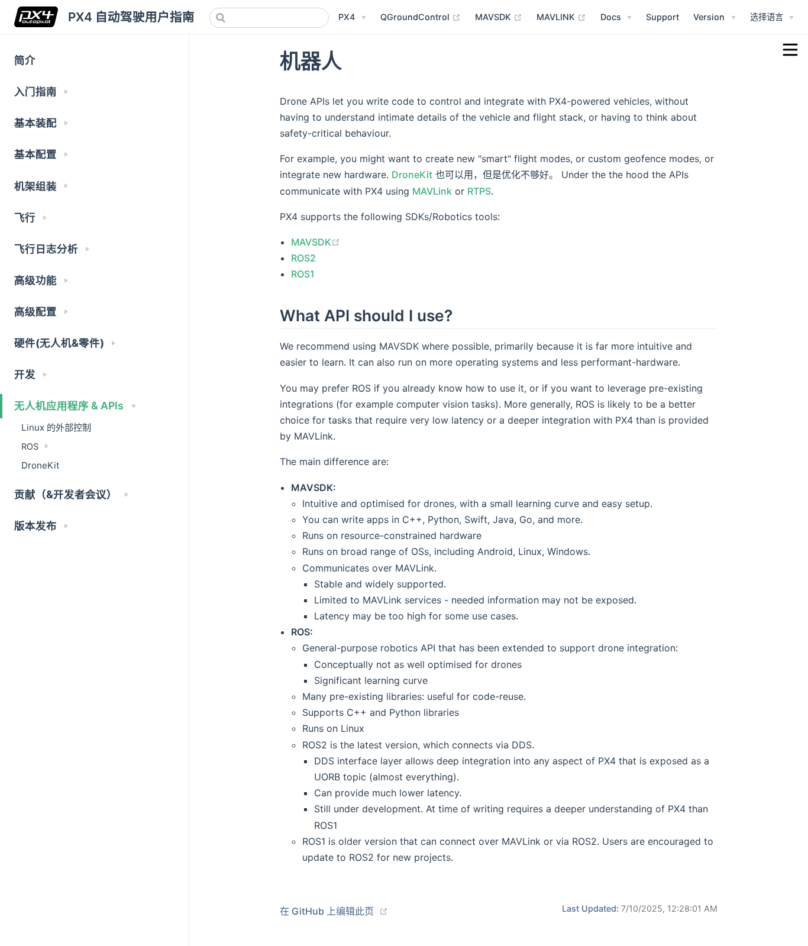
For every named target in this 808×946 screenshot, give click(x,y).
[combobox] (269, 18)
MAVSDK (498, 16)
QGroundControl (420, 16)
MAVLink (432, 191)
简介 (24, 60)
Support (662, 17)
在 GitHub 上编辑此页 (327, 911)
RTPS (479, 191)
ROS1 (303, 274)
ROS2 (303, 258)
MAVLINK (561, 16)
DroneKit (40, 465)
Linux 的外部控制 (56, 427)
